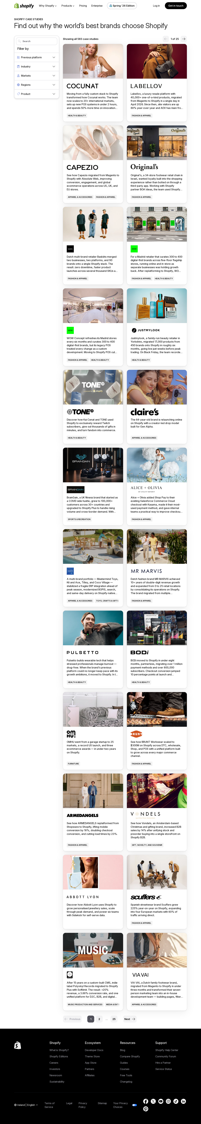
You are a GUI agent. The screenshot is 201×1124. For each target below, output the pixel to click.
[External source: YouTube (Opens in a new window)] (160, 1101)
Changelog (126, 1081)
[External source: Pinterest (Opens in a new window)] (145, 1108)
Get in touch (175, 5)
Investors (54, 1069)
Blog (122, 1050)
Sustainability (56, 1081)
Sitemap (102, 1103)
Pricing (83, 5)
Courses (124, 1069)
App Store (90, 1062)
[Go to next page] (184, 39)
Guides (124, 1062)
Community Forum (165, 1056)
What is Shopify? (59, 1050)
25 (114, 1019)
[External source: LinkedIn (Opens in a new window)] (183, 1101)
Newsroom (55, 1075)
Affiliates (90, 1075)
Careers (53, 1062)
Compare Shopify (130, 1056)
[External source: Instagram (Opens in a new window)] (168, 1101)
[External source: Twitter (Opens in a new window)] (153, 1101)
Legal (69, 1103)
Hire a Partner (163, 1062)
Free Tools (126, 1075)
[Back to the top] (17, 1045)
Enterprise (97, 5)
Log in (156, 5)
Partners (89, 1069)
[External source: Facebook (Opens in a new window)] (145, 1101)
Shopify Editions (58, 1056)
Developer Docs (94, 1050)
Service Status (163, 1069)
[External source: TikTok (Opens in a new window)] (175, 1101)
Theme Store (92, 1056)
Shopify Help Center (166, 1050)
